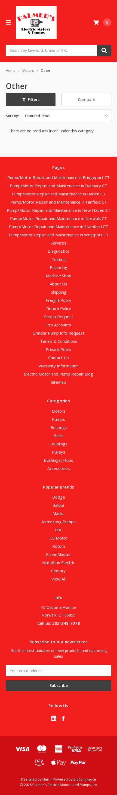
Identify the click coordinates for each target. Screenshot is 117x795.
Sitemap (58, 382)
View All (58, 579)
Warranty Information (58, 365)
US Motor (58, 538)
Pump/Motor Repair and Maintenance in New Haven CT (58, 210)
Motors (59, 411)
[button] (31, 99)
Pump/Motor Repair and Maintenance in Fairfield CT (58, 202)
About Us (58, 284)
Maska (58, 513)
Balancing (58, 267)
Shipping (58, 292)
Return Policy (58, 308)
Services (58, 243)
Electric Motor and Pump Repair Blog (58, 374)
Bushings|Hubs (58, 460)
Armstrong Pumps (58, 521)
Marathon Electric (58, 562)
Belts (58, 435)
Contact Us (58, 357)
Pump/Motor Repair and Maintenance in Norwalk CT (58, 218)
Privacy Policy (58, 349)
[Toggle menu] (8, 22)
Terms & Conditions (58, 341)
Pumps (58, 419)
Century (58, 570)
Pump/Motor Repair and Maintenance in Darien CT (59, 193)
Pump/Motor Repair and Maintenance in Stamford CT (58, 226)
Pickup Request (58, 316)
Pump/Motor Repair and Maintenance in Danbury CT (58, 185)
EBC (58, 529)
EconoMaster (58, 554)
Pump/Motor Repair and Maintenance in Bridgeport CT (58, 177)
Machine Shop (58, 275)
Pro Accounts (58, 324)
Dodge (58, 497)
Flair (45, 779)
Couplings (58, 443)
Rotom (58, 546)
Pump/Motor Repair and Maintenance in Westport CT (59, 234)
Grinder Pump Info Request (58, 333)
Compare (86, 99)
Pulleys (58, 452)
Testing (58, 259)
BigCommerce (84, 779)
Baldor (59, 505)
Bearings (58, 427)
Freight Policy (58, 300)
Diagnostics (58, 251)
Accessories (58, 468)
